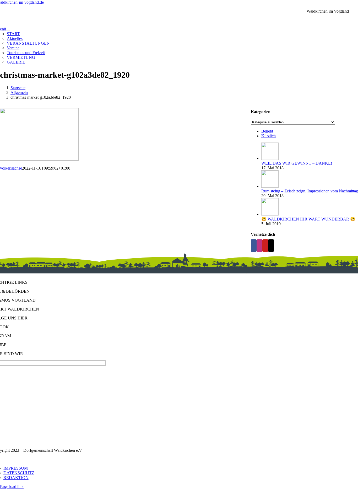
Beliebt (267, 131)
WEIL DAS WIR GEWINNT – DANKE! (296, 163)
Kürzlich (268, 136)
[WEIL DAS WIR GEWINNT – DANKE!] (270, 158)
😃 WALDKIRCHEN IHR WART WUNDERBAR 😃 (308, 219)
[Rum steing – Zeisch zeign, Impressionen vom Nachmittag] (270, 186)
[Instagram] (259, 245)
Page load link (12, 486)
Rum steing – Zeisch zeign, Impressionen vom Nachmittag (309, 191)
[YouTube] (265, 245)
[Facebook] (254, 245)
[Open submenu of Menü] (8, 30)
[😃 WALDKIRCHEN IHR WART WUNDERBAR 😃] (270, 214)
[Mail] (271, 245)
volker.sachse (11, 168)
